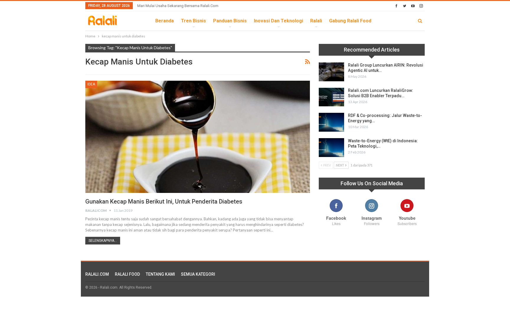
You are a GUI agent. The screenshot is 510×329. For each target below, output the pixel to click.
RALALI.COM (97, 274)
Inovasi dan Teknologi (278, 21)
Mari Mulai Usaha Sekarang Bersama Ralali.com (177, 6)
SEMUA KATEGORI (198, 274)
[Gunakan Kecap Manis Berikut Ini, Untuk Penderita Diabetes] (197, 137)
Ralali (316, 21)
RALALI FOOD (127, 274)
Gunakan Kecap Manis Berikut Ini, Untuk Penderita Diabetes (163, 201)
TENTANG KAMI (160, 274)
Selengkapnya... (103, 241)
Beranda (164, 21)
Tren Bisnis (193, 21)
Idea (91, 84)
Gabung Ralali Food (350, 21)
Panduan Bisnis (230, 21)
